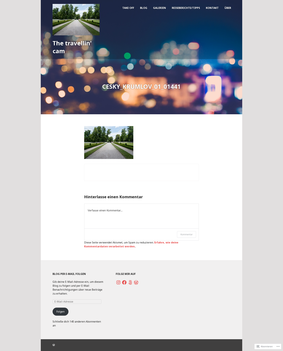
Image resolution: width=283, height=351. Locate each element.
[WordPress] (136, 282)
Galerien (159, 8)
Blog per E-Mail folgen (69, 274)
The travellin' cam (72, 47)
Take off (128, 8)
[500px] (130, 282)
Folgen (60, 311)
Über (228, 8)
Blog (143, 8)
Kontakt (212, 8)
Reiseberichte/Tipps (186, 8)
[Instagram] (118, 282)
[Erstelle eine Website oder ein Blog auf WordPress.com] (54, 345)
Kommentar (186, 234)
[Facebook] (124, 282)
